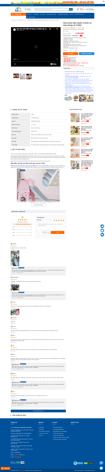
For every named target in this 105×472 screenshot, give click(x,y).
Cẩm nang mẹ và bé (43, 433)
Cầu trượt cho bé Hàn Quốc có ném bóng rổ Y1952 (23, 165)
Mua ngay (70, 53)
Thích (13, 249)
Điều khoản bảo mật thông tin (60, 431)
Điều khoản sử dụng (89, 470)
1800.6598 (66, 57)
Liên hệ (71, 14)
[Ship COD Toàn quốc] (102, 226)
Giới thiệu (41, 427)
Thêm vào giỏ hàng (86, 53)
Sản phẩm (42, 14)
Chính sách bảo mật (79, 470)
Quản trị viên (21, 267)
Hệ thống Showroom (79, 14)
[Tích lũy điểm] (102, 230)
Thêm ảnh (46, 232)
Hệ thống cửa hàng (57, 427)
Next (58, 76)
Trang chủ (29, 14)
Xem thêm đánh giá (38, 411)
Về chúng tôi (36, 14)
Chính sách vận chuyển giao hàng (61, 437)
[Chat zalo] (102, 234)
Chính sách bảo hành (58, 433)
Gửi (57, 232)
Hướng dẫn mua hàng (89, 5)
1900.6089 (70, 65)
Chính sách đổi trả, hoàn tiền (60, 439)
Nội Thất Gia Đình (31, 17)
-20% (81, 35)
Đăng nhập (80, 5)
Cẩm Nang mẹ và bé (51, 14)
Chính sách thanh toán (58, 435)
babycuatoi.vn (22, 470)
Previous (13, 76)
